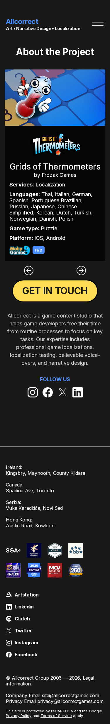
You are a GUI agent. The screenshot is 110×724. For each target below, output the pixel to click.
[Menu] (97, 24)
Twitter (23, 631)
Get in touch (55, 290)
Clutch (22, 619)
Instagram (26, 643)
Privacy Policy (18, 715)
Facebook (26, 654)
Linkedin (24, 607)
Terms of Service (56, 715)
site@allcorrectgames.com (70, 695)
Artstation (26, 595)
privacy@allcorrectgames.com (70, 701)
